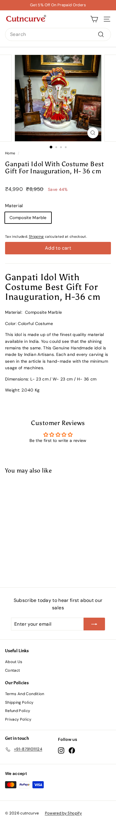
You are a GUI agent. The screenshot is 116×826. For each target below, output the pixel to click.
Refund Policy (17, 710)
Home (10, 153)
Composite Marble (28, 217)
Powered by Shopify (63, 813)
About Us (14, 661)
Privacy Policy (18, 719)
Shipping (36, 236)
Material (14, 206)
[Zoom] (92, 132)
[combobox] (58, 34)
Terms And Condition (24, 693)
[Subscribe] (94, 624)
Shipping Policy (19, 702)
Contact (12, 670)
